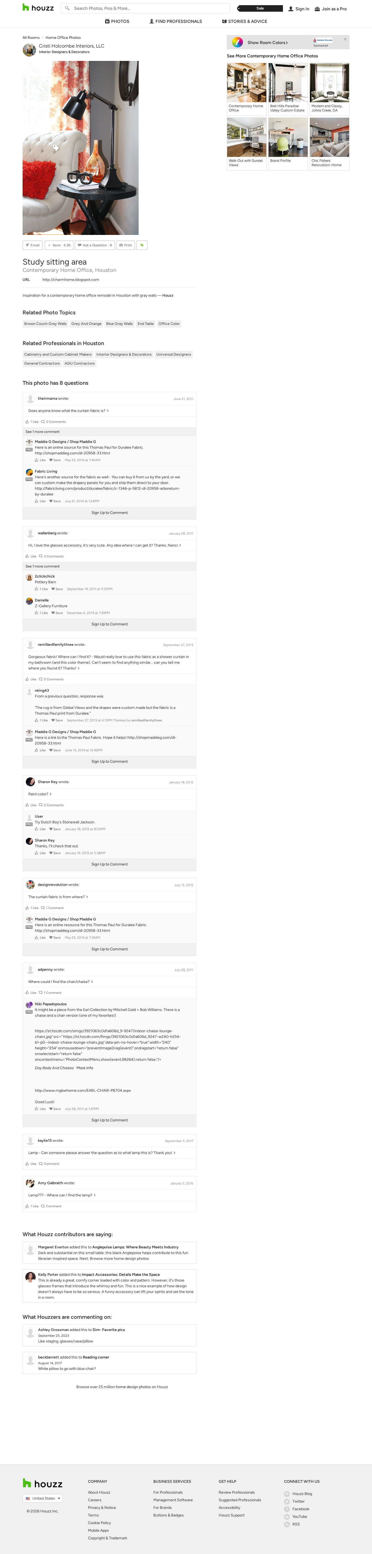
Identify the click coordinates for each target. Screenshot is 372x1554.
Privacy (94, 1507)
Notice (110, 1507)
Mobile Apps (98, 1530)
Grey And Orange (86, 323)
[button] (27, 421)
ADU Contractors (80, 363)
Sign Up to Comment (110, 512)
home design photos (133, 1387)
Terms (93, 1515)
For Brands (162, 1507)
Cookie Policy (99, 1523)
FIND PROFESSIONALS (178, 21)
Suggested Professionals (240, 1500)
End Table (146, 323)
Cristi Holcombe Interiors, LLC (71, 46)
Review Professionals (237, 1492)
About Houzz (99, 1492)
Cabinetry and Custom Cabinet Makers (58, 354)
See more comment (43, 432)
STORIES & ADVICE (247, 21)
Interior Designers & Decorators (64, 52)
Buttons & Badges (168, 1515)
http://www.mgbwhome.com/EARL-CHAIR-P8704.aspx (83, 1090)
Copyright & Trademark (107, 1538)
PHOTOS (120, 21)
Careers (95, 1500)
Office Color (169, 323)
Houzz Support (232, 1515)
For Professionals (168, 1492)
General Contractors (42, 363)
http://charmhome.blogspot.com (70, 279)
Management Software (173, 1500)
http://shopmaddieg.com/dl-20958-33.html (72, 453)
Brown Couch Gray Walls (45, 323)
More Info (85, 1068)
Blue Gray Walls (119, 323)
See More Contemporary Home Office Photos (272, 55)
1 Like (35, 422)
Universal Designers (173, 354)
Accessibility (229, 1507)
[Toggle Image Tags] (142, 245)
